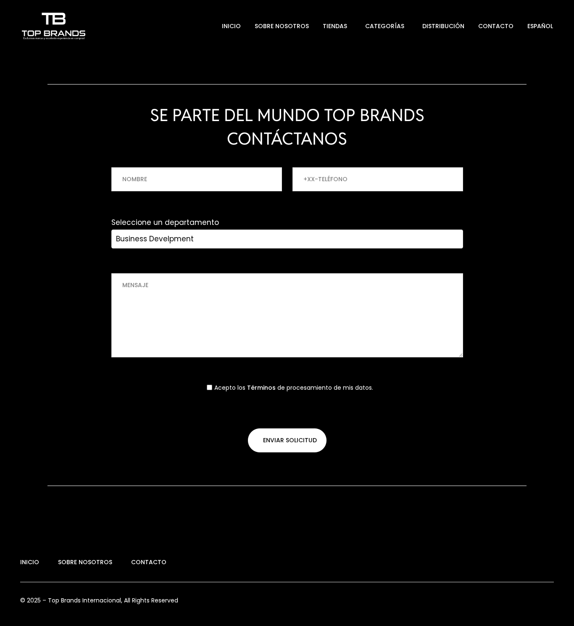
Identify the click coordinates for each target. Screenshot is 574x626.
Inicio (231, 26)
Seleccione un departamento (165, 222)
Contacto (495, 26)
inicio (29, 562)
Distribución (443, 26)
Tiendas (335, 26)
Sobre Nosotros (282, 26)
